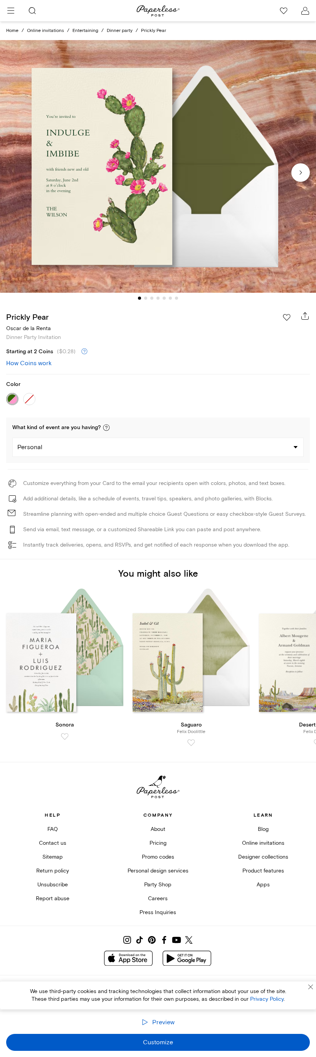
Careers (158, 898)
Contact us (52, 843)
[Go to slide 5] (164, 298)
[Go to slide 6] (170, 298)
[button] (106, 427)
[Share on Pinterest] (151, 940)
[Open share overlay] (305, 315)
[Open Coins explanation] (84, 352)
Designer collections (263, 857)
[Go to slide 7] (176, 298)
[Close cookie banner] (310, 987)
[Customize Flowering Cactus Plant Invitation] (158, 166)
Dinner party (120, 31)
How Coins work (29, 363)
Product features (263, 870)
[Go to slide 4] (158, 298)
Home (12, 31)
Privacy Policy (267, 999)
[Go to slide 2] (145, 298)
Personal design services (158, 870)
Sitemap (52, 857)
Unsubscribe (52, 884)
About (158, 829)
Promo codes (158, 857)
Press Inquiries (158, 912)
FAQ (52, 829)
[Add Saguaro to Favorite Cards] (191, 742)
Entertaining (85, 31)
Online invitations (45, 31)
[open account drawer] (305, 10)
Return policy (52, 870)
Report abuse (52, 898)
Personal (29, 447)
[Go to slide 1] (139, 298)
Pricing (158, 843)
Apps (263, 884)
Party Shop (157, 884)
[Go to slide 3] (151, 298)
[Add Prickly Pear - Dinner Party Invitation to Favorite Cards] (286, 317)
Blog (263, 829)
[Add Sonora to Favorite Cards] (64, 736)
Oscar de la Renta (28, 328)
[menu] (11, 10)
